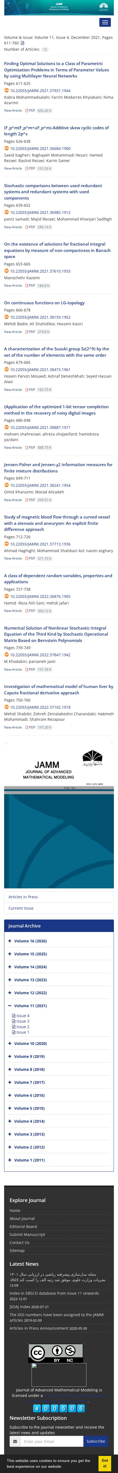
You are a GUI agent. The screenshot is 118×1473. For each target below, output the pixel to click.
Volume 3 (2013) (29, 1133)
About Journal (22, 1218)
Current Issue (21, 908)
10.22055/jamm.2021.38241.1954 (40, 485)
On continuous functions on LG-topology (44, 302)
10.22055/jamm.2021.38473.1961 (40, 369)
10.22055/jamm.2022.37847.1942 (40, 654)
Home (15, 1210)
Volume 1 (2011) (29, 1159)
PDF (39, 110)
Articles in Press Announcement (39, 1328)
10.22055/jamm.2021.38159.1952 (40, 317)
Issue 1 (22, 1032)
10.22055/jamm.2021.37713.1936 (40, 544)
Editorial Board (23, 1226)
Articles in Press (23, 896)
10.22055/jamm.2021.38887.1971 (40, 427)
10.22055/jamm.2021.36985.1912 (40, 212)
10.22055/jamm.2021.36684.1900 (40, 148)
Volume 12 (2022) (30, 992)
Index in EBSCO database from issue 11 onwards (54, 1293)
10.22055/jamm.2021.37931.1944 (40, 90)
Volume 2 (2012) (29, 1146)
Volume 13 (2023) (30, 979)
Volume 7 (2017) (29, 1082)
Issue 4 (22, 1015)
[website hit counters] (59, 1408)
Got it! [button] (105, 1463)
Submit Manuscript (27, 1234)
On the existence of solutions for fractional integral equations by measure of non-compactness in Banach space (57, 250)
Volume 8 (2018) (29, 1069)
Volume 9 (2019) (29, 1056)
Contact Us (19, 1242)
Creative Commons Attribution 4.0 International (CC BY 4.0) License (67, 1398)
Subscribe (96, 1441)
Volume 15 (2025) (30, 953)
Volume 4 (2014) (29, 1120)
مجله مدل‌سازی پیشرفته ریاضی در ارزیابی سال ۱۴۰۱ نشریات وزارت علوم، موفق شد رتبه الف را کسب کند (58, 1277)
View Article (13, 110)
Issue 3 (22, 1021)
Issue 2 (22, 1026)
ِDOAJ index (20, 1306)
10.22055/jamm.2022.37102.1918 (40, 707)
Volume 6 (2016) (29, 1095)
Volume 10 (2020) (30, 1043)
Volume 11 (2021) (30, 1005)
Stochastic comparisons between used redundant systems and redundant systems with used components (53, 192)
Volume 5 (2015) (29, 1108)
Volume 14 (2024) (30, 966)
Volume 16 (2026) (30, 940)
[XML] (22, 42)
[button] (64, 1467)
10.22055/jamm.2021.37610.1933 (40, 271)
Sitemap (17, 1250)
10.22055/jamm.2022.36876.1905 (40, 596)
